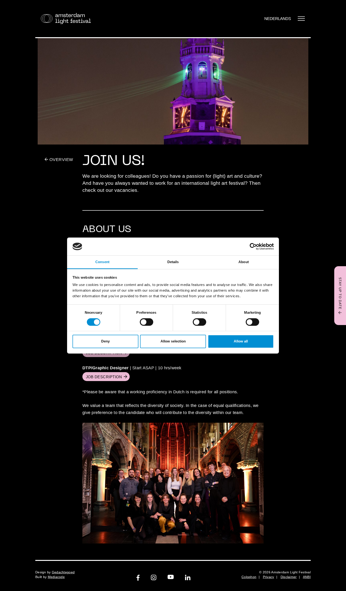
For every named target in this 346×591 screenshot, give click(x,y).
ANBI (307, 577)
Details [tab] (173, 262)
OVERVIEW (60, 159)
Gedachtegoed (63, 572)
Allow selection (173, 341)
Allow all (241, 341)
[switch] (146, 322)
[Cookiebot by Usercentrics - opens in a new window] (253, 246)
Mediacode (56, 577)
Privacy (268, 577)
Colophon (248, 577)
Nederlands (277, 18)
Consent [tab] (102, 262)
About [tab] (243, 262)
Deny (105, 341)
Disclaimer (289, 577)
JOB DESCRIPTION (104, 377)
